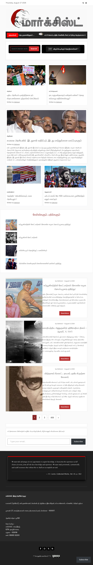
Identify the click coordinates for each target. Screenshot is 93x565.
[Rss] (52, 548)
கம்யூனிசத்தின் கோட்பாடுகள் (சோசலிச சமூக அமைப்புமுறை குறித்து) (45, 224)
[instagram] (44, 548)
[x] (48, 548)
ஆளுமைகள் (48, 192)
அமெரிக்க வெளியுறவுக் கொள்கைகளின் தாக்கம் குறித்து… (40, 263)
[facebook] (40, 548)
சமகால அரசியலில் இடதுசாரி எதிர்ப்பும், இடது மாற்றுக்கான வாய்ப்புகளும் (44, 140)
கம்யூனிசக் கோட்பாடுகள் (28, 237)
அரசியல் (9, 91)
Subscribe (78, 441)
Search (34, 49)
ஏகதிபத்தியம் (10, 192)
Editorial (17, 102)
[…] (69, 160)
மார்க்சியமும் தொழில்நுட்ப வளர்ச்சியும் (33, 250)
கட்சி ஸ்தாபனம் (53, 91)
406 (52, 417)
